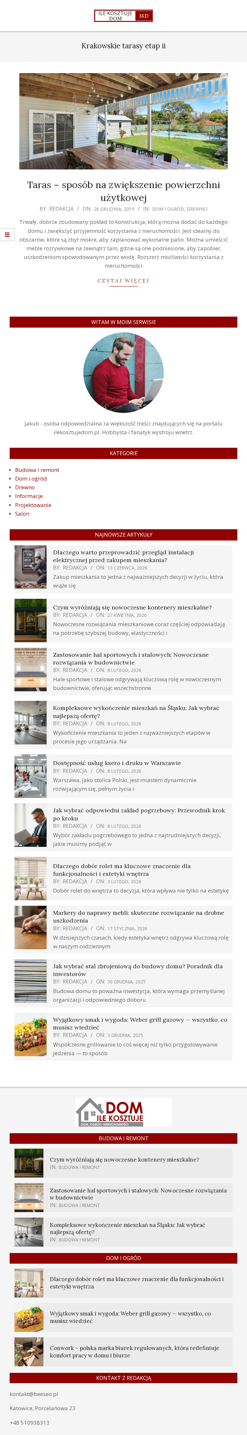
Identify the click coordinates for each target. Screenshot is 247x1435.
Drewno (197, 209)
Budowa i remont (37, 470)
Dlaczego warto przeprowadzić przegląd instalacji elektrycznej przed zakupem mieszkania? (123, 556)
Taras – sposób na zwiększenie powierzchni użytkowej (123, 190)
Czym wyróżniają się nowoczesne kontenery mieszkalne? (132, 607)
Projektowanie (33, 505)
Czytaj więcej (123, 280)
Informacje (29, 496)
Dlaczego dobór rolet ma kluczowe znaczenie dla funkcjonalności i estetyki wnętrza (122, 869)
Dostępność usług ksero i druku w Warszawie (117, 763)
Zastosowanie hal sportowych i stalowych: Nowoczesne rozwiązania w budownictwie (131, 658)
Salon (22, 513)
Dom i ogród (168, 209)
